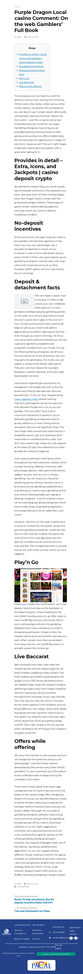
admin (19, 37)
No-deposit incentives (31, 66)
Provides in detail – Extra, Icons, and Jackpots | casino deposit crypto (33, 58)
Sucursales (51, 947)
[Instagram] (75, 938)
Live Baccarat (26, 82)
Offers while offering (30, 86)
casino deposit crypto (26, 399)
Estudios (23, 947)
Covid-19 (41, 947)
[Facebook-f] (71, 938)
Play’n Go (24, 78)
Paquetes (32, 947)
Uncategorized (23, 887)
